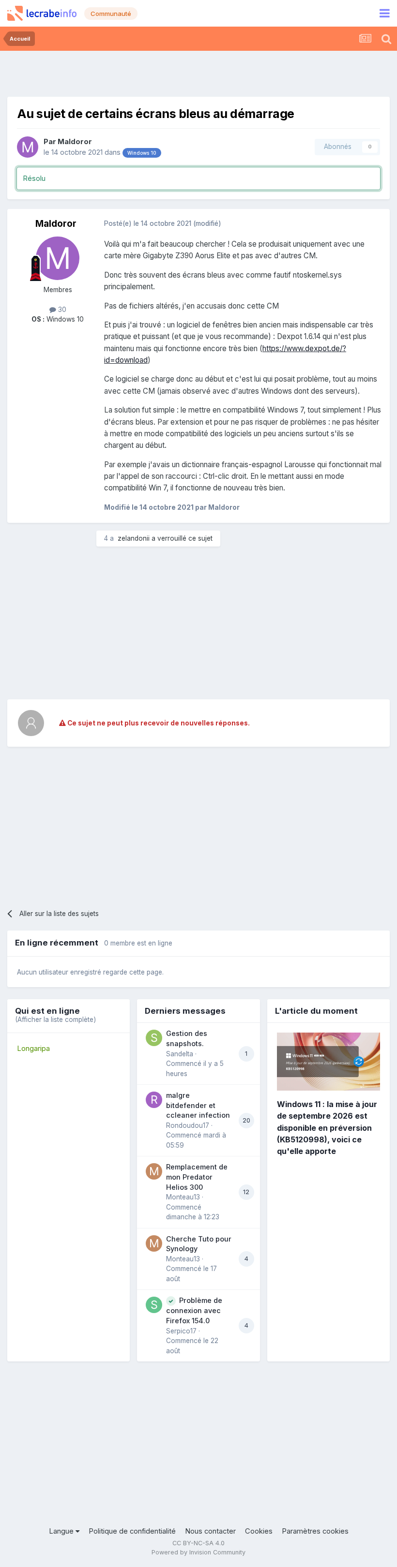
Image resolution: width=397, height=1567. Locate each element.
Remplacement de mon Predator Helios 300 (197, 1177)
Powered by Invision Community (198, 1552)
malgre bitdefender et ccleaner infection (198, 1105)
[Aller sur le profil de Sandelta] (154, 1038)
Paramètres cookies (315, 1531)
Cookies (259, 1531)
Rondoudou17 (187, 1125)
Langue (62, 1531)
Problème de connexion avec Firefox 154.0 (194, 1310)
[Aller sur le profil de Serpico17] (154, 1305)
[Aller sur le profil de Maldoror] (27, 147)
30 (61, 309)
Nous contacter (210, 1531)
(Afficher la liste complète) (55, 1019)
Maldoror (75, 141)
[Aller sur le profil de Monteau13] (154, 1171)
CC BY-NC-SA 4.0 (198, 1543)
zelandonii (134, 538)
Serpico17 (181, 1331)
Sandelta (179, 1054)
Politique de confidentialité (132, 1531)
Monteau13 (183, 1197)
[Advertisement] (198, 72)
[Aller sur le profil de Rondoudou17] (154, 1100)
